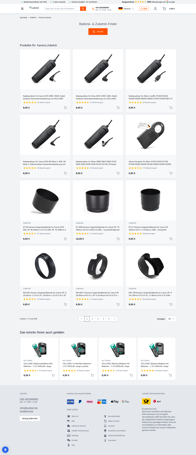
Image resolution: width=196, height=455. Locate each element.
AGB (73, 445)
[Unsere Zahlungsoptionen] (70, 401)
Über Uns (75, 416)
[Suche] (83, 9)
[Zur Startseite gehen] (34, 8)
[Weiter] (115, 318)
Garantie (111, 426)
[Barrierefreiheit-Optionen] (5, 449)
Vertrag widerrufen (30, 418)
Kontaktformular (26, 411)
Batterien (28, 360)
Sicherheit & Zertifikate (117, 431)
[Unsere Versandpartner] (146, 401)
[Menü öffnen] (23, 8)
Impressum (112, 440)
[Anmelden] (155, 9)
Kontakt (75, 440)
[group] (29, 102)
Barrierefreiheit (114, 416)
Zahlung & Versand (79, 426)
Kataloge (75, 435)
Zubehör (27, 223)
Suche (100, 32)
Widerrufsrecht (113, 421)
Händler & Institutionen (80, 431)
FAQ (73, 421)
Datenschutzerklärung (116, 435)
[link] (81, 318)
